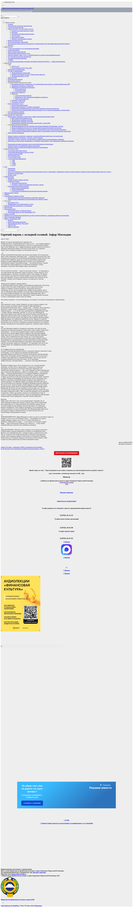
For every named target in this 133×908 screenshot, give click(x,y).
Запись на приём (9, 214)
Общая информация (18, 189)
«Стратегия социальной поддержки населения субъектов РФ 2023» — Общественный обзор (36, 61)
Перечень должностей (18, 100)
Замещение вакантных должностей (22, 86)
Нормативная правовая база (20, 188)
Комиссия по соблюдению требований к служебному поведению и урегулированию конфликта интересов (41, 141)
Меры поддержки (13, 227)
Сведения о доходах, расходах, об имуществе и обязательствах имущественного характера (36, 139)
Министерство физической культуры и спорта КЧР (16, 11)
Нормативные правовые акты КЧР (22, 121)
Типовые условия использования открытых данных (28, 184)
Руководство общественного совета (23, 31)
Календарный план (14, 155)
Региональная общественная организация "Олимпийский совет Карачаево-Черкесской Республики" (39, 43)
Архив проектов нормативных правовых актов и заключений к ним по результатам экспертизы (41, 131)
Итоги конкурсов (20, 89)
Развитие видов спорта (11, 149)
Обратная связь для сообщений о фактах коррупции (24, 146)
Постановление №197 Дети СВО (22, 68)
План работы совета (18, 37)
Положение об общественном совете (23, 34)
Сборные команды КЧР (15, 154)
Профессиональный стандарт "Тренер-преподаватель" (28, 74)
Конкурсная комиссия (22, 99)
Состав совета (16, 35)
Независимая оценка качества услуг (19, 53)
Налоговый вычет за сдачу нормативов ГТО (21, 212)
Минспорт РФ (12, 78)
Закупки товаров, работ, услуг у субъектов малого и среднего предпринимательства (34, 55)
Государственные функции (16, 113)
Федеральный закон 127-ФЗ (20, 76)
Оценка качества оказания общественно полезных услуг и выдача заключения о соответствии (41, 110)
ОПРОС (6, 194)
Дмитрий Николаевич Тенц (66, 483)
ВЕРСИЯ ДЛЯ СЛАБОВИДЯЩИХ (66, 453)
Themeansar (38, 905)
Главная (10, 24)
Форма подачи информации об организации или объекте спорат (28, 199)
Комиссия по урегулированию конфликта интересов (31, 97)
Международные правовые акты (22, 118)
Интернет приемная (39, 872)
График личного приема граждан (18, 180)
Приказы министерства (15, 79)
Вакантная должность (18, 92)
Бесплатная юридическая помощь (18, 186)
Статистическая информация (17, 159)
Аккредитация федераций (20, 105)
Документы (7, 63)
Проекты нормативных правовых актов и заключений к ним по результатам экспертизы (39, 129)
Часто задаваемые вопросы (12, 217)
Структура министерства (15, 27)
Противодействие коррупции (13, 115)
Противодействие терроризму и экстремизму (18, 206)
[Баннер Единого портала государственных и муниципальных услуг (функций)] (66, 823)
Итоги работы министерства (17, 52)
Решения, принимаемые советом (22, 39)
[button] (5, 18)
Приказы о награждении (15, 173)
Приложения (8, 207)
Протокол (15, 32)
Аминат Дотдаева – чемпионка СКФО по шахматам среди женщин (21, 447)
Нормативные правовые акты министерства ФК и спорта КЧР (31, 123)
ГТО (5, 167)
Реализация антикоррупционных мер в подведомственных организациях (30, 144)
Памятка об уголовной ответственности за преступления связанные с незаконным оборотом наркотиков (36, 215)
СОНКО (10, 60)
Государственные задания (16, 112)
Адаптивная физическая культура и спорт (21, 152)
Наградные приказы (14, 81)
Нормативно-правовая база (16, 69)
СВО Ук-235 (15, 66)
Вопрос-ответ (12, 175)
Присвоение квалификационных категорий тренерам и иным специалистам (35, 108)
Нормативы (11, 168)
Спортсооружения (13, 50)
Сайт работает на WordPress (10, 905)
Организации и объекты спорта (14, 196)
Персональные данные (11, 193)
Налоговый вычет (9, 209)
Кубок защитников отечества (17, 222)
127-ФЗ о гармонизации (15, 71)
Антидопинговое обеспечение (17, 150)
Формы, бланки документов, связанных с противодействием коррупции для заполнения (35, 136)
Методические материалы (16, 133)
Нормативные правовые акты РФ (22, 120)
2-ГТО (14, 165)
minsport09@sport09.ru (18, 874)
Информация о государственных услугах (20, 204)
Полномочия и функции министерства (20, 26)
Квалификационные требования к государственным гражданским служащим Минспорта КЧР (41, 84)
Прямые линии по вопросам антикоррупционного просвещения (28, 147)
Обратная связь (9, 176)
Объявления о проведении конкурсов (23, 87)
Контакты (11, 178)
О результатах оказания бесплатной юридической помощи (30, 191)
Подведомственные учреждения (18, 42)
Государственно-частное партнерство (19, 56)
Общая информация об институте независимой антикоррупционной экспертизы (36, 128)
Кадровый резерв (20, 90)
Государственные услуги (15, 103)
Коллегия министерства (15, 40)
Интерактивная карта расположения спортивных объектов (26, 197)
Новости (10, 45)
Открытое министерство (19, 183)
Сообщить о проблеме (32, 803)
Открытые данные (13, 181)
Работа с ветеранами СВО (12, 219)
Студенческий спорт (14, 157)
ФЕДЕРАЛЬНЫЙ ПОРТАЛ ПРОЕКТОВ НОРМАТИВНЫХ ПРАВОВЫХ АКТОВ (37, 126)
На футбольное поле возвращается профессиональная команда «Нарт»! (23, 449)
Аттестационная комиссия (23, 95)
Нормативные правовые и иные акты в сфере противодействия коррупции (31, 116)
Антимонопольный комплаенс (17, 58)
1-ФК (13, 160)
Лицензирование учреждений (21, 73)
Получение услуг (13, 202)
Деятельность (8, 47)
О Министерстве (9, 22)
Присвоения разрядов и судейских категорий (26, 107)
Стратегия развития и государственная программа (23, 48)
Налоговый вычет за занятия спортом (19, 210)
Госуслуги (7, 201)
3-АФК (14, 163)
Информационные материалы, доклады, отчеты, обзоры (25, 137)
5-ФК (13, 162)
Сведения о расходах (18, 102)
